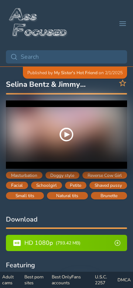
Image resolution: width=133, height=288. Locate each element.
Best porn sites (34, 280)
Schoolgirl (46, 185)
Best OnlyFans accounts (66, 280)
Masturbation (24, 175)
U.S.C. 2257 (101, 280)
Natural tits (67, 196)
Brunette (108, 196)
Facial (17, 185)
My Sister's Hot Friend (76, 73)
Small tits (25, 196)
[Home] (38, 23)
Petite (75, 185)
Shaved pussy (108, 185)
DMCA (124, 280)
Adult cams (8, 280)
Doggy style (62, 175)
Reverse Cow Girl (105, 175)
